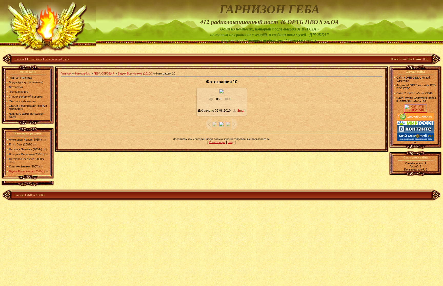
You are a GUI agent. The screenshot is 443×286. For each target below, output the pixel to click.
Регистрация (53, 59)
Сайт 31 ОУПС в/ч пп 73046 (414, 93)
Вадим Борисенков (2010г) (26, 171)
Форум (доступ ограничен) (26, 82)
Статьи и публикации (22, 101)
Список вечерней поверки (26, 96)
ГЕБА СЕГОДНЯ (104, 73)
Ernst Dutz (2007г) (20, 144)
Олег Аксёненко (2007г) (24, 166)
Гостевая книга (18, 91)
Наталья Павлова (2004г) (25, 149)
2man (241, 110)
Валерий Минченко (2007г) (26, 154)
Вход (66, 59)
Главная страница (20, 77)
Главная (19, 59)
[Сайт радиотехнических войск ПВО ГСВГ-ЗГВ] (415, 111)
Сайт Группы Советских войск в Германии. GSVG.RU (416, 99)
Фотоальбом (34, 59)
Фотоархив (16, 87)
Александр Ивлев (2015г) (25, 139)
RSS (425, 59)
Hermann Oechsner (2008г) (26, 159)
